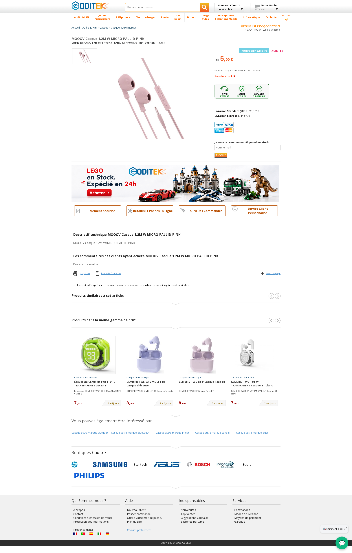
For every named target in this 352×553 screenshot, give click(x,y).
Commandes (242, 510)
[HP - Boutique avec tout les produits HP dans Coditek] (81, 464)
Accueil (76, 27)
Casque (104, 27)
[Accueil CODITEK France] (96, 6)
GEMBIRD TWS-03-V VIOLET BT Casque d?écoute (149, 391)
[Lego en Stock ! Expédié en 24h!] (175, 183)
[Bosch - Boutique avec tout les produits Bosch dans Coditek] (198, 464)
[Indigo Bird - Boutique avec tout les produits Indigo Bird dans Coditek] (225, 464)
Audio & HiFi (89, 27)
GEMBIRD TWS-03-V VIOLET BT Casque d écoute (146, 383)
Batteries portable (192, 521)
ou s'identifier (229, 7)
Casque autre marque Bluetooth (130, 432)
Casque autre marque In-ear (172, 432)
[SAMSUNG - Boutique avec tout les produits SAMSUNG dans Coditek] (110, 464)
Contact (78, 514)
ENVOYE (221, 155)
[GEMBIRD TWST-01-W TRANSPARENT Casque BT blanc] (254, 355)
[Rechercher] (204, 7)
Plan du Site (134, 521)
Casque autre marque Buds (252, 432)
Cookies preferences (139, 530)
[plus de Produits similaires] (277, 296)
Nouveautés (188, 510)
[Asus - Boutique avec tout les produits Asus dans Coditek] (167, 464)
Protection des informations (91, 521)
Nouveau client (136, 510)
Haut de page (273, 273)
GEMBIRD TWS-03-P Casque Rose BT (202, 381)
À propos (79, 510)
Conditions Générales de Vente (93, 518)
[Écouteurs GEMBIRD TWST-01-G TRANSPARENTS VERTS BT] (97, 355)
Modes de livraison (246, 514)
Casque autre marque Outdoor (90, 432)
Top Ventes (188, 514)
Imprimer (85, 273)
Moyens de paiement (247, 518)
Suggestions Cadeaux (194, 518)
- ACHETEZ (262, 51)
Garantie (239, 521)
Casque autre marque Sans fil (212, 432)
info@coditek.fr (268, 26)
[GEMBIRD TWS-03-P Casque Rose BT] (202, 355)
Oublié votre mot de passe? (144, 518)
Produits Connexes (111, 273)
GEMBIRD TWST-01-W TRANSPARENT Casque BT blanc (252, 383)
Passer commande (139, 514)
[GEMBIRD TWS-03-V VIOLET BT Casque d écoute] (150, 355)
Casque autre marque (124, 27)
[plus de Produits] (277, 320)
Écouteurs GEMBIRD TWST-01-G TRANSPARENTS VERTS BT (94, 383)
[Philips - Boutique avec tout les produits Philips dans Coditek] (89, 475)
